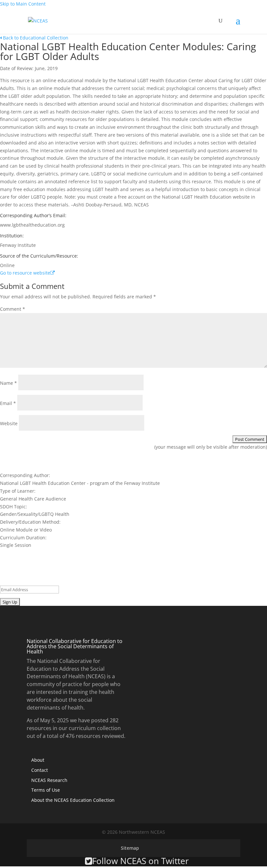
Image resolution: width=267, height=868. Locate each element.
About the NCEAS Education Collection (73, 800)
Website (9, 423)
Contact (39, 770)
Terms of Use (45, 790)
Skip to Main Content (23, 4)
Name (8, 383)
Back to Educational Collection (35, 38)
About (37, 760)
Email (8, 403)
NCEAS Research (49, 780)
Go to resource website (25, 273)
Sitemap (130, 848)
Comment (12, 309)
